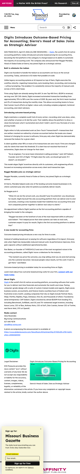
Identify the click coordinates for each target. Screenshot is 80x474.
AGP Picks (6, 3)
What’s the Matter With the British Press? (28, 3)
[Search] (63, 27)
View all (75, 3)
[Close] (41, 429)
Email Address (12, 454)
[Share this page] (74, 27)
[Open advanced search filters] (68, 27)
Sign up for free (22, 463)
